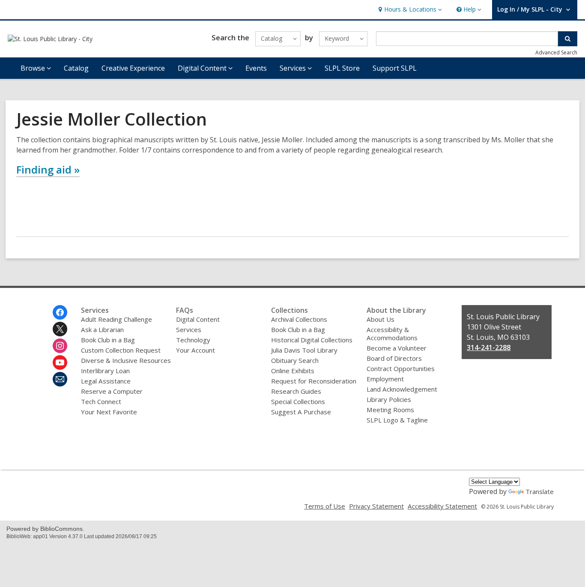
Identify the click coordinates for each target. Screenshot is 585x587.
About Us (380, 319)
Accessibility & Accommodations (392, 333)
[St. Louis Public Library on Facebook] (60, 312)
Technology (193, 339)
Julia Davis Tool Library (304, 350)
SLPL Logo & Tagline (397, 420)
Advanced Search (556, 52)
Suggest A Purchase (301, 411)
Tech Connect (101, 401)
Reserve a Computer (112, 391)
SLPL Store (342, 68)
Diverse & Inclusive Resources (126, 360)
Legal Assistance (106, 381)
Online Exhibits (292, 370)
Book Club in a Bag (108, 339)
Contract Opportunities (401, 368)
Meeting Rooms (390, 409)
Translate (539, 491)
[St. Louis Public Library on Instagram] (60, 345)
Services (188, 329)
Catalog (76, 68)
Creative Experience (133, 68)
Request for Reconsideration (313, 381)
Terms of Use (324, 506)
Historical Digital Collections (311, 339)
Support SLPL (395, 68)
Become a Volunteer (397, 348)
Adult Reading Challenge (116, 319)
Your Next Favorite (109, 411)
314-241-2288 (488, 347)
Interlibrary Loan (105, 370)
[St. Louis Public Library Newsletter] (60, 379)
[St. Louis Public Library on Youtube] (60, 362)
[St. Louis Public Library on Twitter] (60, 329)
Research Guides (296, 391)
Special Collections (298, 401)
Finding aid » (48, 169)
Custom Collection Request (121, 350)
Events (256, 68)
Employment (385, 378)
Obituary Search (295, 360)
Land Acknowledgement (402, 389)
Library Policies (389, 399)
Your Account (195, 350)
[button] (409, 9)
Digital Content (198, 319)
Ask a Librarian (102, 329)
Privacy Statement (376, 506)
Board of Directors (394, 358)
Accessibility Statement (442, 506)
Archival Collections (299, 319)
